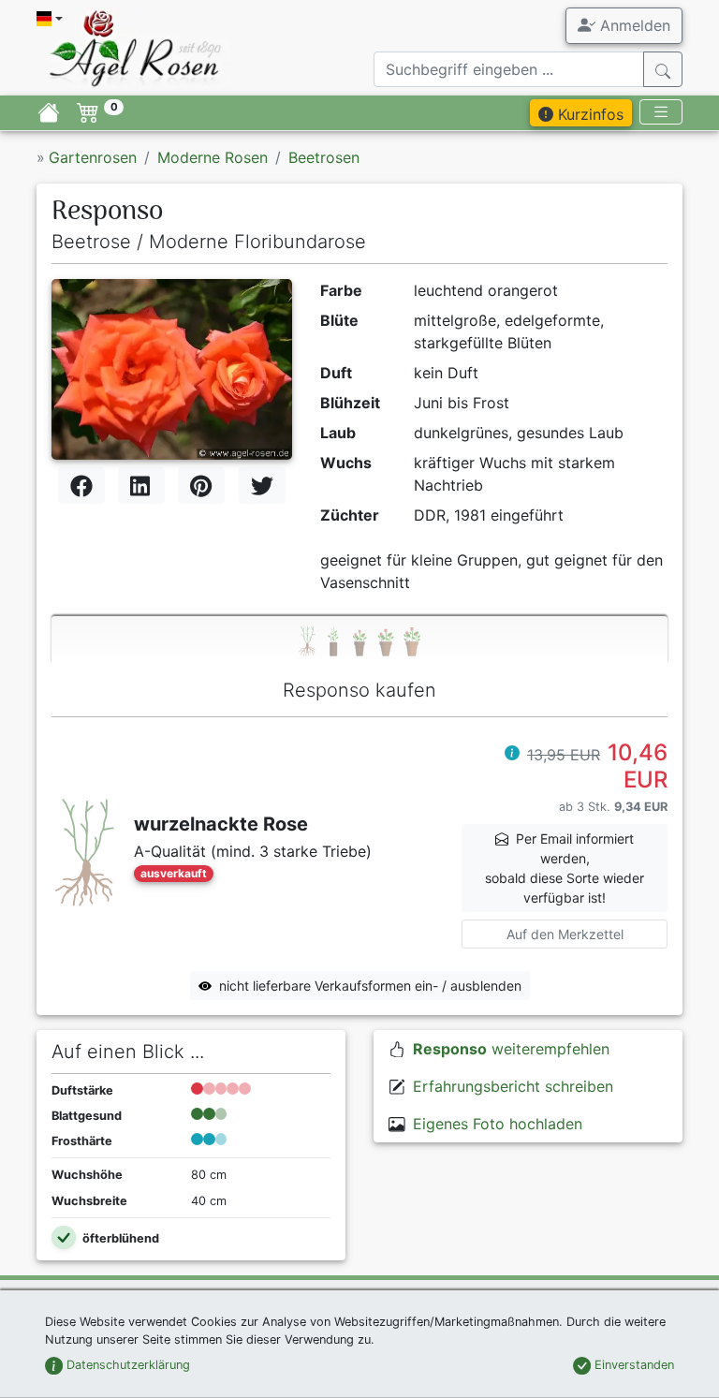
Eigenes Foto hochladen (497, 1123)
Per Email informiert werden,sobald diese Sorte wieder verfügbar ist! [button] (564, 868)
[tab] (359, 640)
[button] (512, 754)
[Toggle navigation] (660, 112)
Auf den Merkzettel (565, 934)
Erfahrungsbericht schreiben (513, 1086)
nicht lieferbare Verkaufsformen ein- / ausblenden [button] (370, 985)
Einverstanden (632, 1365)
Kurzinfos (588, 114)
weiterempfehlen (511, 1048)
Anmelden (632, 25)
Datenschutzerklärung (126, 1365)
